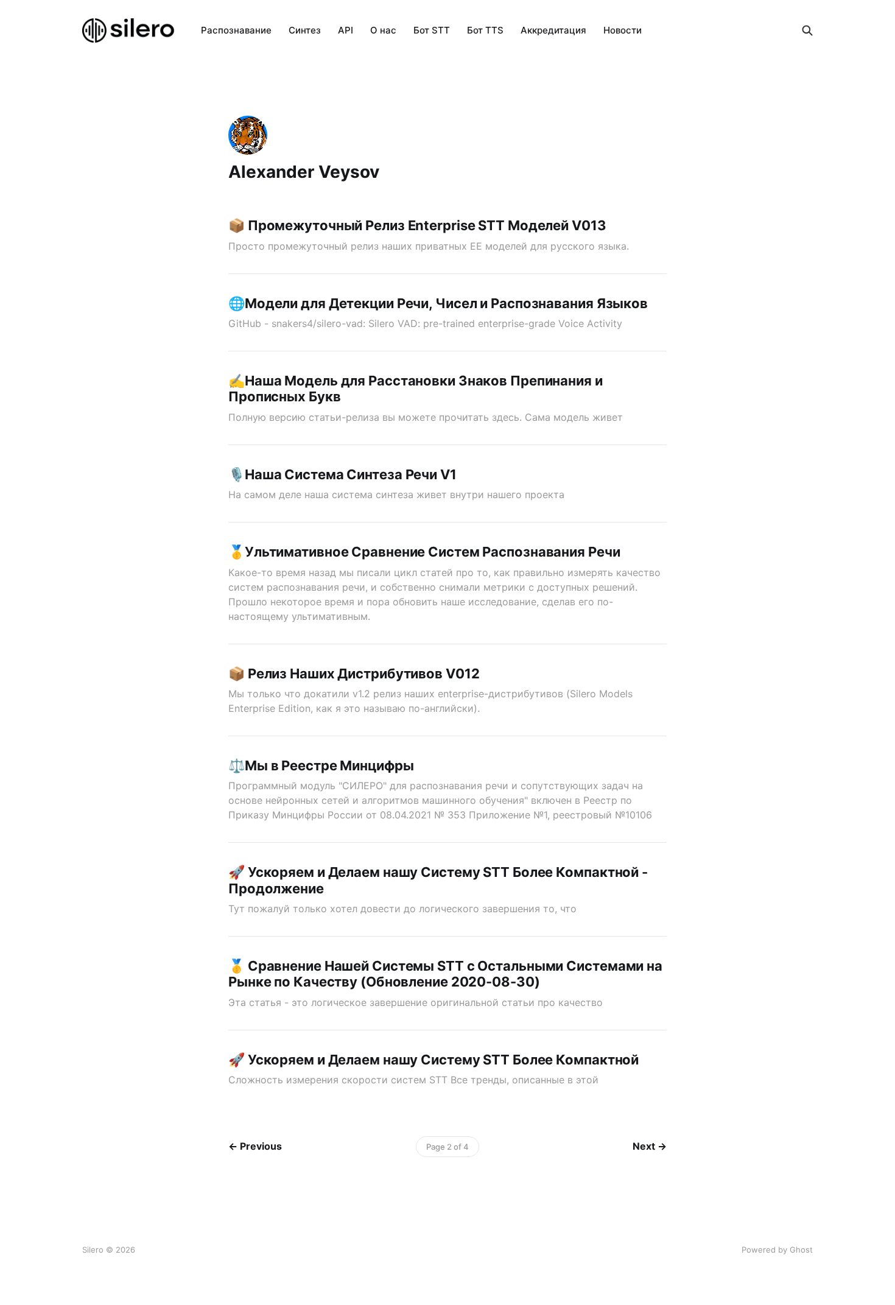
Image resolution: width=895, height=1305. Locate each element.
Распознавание (236, 30)
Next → (650, 1146)
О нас (383, 30)
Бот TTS (485, 30)
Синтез (305, 30)
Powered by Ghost (777, 1249)
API (345, 30)
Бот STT (431, 30)
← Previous (255, 1146)
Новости (622, 30)
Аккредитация (553, 30)
